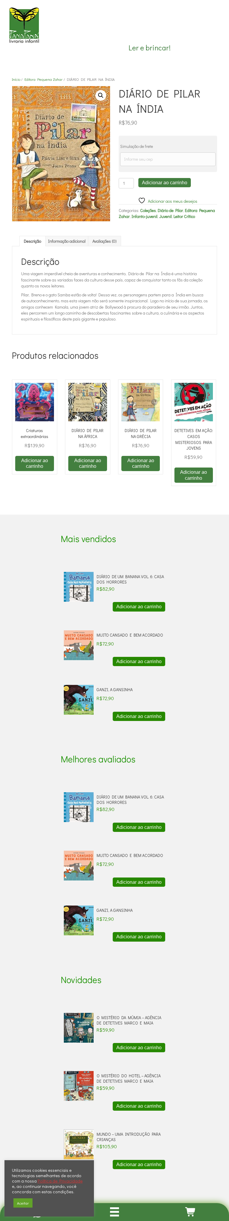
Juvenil (165, 216)
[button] (100, 95)
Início (16, 79)
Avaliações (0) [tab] (104, 241)
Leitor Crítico (184, 216)
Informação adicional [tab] (67, 241)
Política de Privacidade (60, 1181)
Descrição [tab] (32, 241)
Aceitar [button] (23, 1202)
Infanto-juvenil (144, 216)
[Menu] (114, 1212)
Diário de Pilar (170, 210)
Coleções (148, 210)
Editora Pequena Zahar (43, 79)
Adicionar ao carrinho (164, 182)
